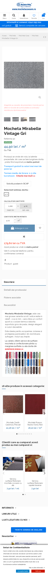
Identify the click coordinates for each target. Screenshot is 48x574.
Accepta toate (23, 571)
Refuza (38, 571)
